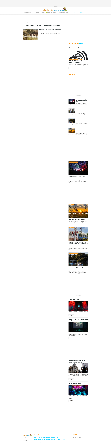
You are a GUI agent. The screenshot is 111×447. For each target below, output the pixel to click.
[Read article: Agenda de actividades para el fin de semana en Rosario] (72, 120)
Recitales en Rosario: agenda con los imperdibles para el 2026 (82, 100)
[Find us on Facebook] (73, 437)
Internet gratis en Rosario (74, 62)
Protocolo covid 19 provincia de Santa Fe (35, 22)
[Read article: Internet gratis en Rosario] (78, 56)
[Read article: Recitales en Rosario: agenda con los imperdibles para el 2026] (72, 101)
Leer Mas (72, 68)
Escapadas (71, 204)
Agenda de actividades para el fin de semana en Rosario (82, 119)
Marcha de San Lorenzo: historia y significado (81, 109)
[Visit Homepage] (55, 9)
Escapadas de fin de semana (51, 439)
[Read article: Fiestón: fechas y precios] (78, 390)
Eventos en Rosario (51, 12)
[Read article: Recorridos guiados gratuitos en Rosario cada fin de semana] (78, 368)
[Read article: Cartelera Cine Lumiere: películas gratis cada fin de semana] (78, 327)
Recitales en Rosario (28, 12)
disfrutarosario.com (28, 437)
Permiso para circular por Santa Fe (50, 30)
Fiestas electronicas (38, 441)
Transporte (71, 227)
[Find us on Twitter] (75, 437)
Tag (26, 22)
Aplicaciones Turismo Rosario (75, 59)
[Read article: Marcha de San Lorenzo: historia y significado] (72, 110)
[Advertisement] (55, 2)
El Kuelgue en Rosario (74, 299)
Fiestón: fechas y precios (75, 383)
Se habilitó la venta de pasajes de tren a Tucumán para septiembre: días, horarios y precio (78, 244)
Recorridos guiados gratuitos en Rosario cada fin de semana (77, 361)
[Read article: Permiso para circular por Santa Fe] (30, 34)
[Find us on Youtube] (80, 437)
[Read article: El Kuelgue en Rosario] (78, 306)
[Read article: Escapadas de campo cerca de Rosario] (72, 130)
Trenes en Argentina (47, 441)
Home (24, 22)
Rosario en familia (61, 439)
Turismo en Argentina (64, 12)
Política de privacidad (38, 442)
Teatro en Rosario (40, 12)
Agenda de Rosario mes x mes (39, 439)
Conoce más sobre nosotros (57, 441)
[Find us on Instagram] (77, 437)
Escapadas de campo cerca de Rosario (77, 219)
